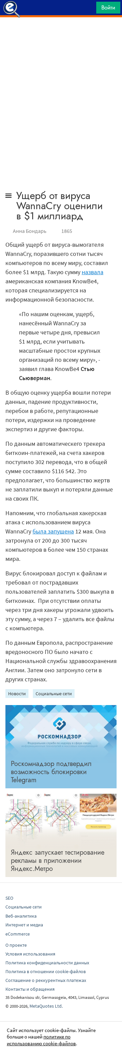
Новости (17, 694)
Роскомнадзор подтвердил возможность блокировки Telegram (51, 772)
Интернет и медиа (24, 925)
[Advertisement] (61, 34)
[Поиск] (89, 9)
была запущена (53, 531)
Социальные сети (54, 694)
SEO (9, 898)
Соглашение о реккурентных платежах (45, 980)
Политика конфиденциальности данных (47, 963)
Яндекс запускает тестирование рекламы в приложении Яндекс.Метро (57, 861)
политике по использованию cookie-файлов (41, 1040)
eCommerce (17, 934)
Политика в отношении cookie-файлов (45, 971)
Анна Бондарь (29, 230)
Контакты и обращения (30, 989)
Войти (108, 7)
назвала (92, 272)
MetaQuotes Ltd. (46, 1006)
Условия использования (30, 954)
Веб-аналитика (21, 916)
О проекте (16, 945)
